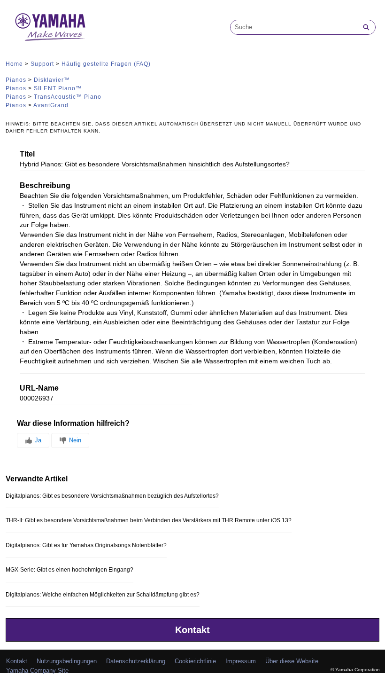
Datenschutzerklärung (135, 661)
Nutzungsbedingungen (67, 661)
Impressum (240, 661)
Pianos (16, 80)
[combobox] (294, 27)
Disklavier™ (52, 80)
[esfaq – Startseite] (50, 27)
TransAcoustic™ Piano (67, 97)
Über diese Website (291, 661)
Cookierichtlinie (195, 661)
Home (14, 64)
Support (42, 64)
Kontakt (192, 630)
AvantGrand (51, 105)
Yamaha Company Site (37, 670)
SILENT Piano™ (58, 88)
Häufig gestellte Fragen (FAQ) (106, 64)
